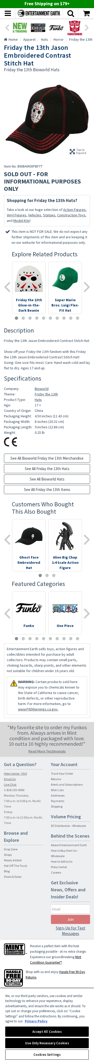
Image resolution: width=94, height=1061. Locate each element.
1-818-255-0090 (14, 790)
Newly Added (13, 860)
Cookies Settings (47, 1054)
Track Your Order (62, 773)
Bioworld (42, 388)
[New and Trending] (20, 27)
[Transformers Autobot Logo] (75, 27)
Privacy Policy (36, 1021)
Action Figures (74, 209)
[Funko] (56, 27)
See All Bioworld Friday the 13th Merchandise (47, 458)
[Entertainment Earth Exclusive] (38, 27)
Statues (49, 215)
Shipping (56, 806)
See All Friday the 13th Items (47, 489)
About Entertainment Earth (69, 845)
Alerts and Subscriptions (67, 784)
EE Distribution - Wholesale (68, 826)
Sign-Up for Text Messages (70, 930)
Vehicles (34, 215)
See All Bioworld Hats (47, 479)
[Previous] (7, 27)
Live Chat (10, 784)
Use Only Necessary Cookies (47, 1043)
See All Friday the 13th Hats (47, 468)
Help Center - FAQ (15, 773)
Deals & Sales (12, 877)
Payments (57, 801)
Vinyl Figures (16, 215)
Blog (7, 871)
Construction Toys (71, 215)
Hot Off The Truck (15, 866)
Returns (56, 779)
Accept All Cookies (46, 1031)
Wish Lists (57, 790)
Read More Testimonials (47, 751)
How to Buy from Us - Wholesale (64, 853)
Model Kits (21, 220)
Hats (38, 399)
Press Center (59, 867)
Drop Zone (10, 849)
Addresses (57, 795)
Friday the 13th (46, 394)
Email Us (10, 779)
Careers (56, 872)
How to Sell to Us (61, 861)
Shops (8, 855)
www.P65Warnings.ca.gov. (38, 709)
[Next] (87, 27)
